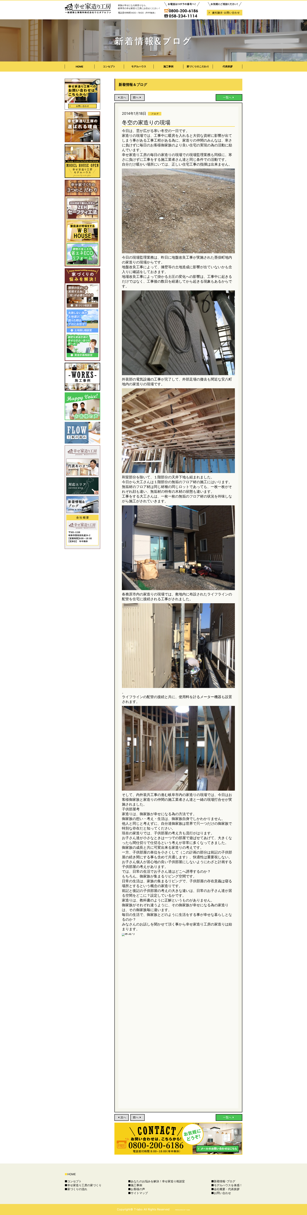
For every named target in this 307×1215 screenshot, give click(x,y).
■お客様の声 (136, 1189)
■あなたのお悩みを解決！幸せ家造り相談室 (156, 1181)
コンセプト (109, 66)
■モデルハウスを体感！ (226, 1185)
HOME (79, 66)
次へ (123, 97)
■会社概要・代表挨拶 (225, 1189)
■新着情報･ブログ (223, 1181)
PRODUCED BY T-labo (182, 1210)
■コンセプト (73, 1181)
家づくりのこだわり (198, 66)
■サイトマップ (138, 1193)
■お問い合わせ (221, 1193)
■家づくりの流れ (76, 1189)
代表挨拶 (228, 66)
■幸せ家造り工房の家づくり (83, 1185)
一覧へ (227, 97)
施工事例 (168, 66)
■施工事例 (135, 1185)
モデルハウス (138, 66)
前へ (136, 97)
